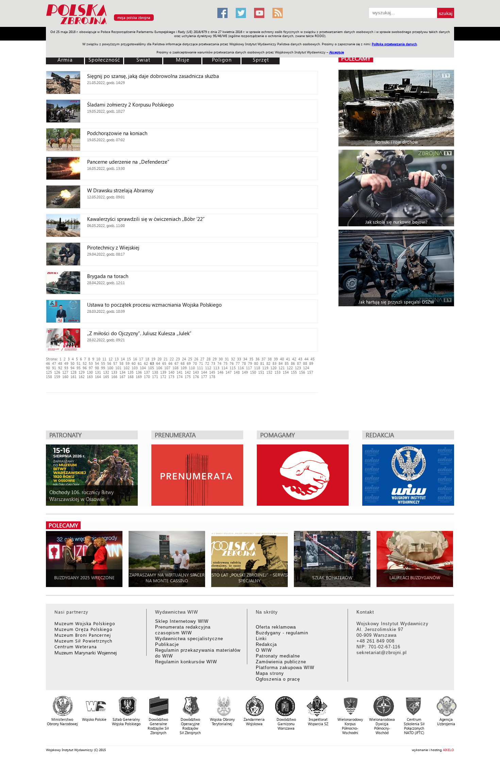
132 (106, 372)
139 (163, 372)
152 (269, 372)
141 (180, 372)
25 (190, 359)
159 (57, 376)
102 (126, 368)
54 (97, 363)
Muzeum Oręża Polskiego (83, 629)
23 (178, 359)
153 (277, 372)
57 (115, 363)
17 (141, 359)
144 (204, 372)
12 (111, 359)
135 (131, 372)
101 (118, 368)
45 (313, 359)
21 (166, 359)
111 (200, 368)
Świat (143, 59)
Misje (182, 59)
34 (245, 359)
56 (109, 363)
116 (241, 368)
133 (114, 372)
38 (270, 359)
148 (237, 372)
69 (189, 363)
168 (131, 376)
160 (65, 376)
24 (184, 359)
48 (60, 363)
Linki (261, 638)
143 (196, 372)
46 (48, 363)
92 (60, 368)
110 (192, 368)
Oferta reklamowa (276, 627)
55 (103, 363)
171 (155, 376)
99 (103, 368)
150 (253, 372)
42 (294, 359)
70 (195, 363)
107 (167, 368)
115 (233, 368)
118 (257, 368)
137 (147, 372)
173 (171, 376)
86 (293, 363)
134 (122, 372)
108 (175, 368)
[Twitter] (241, 13)
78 (244, 363)
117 (249, 368)
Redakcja (266, 644)
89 (311, 363)
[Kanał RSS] (277, 13)
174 (180, 376)
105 (151, 368)
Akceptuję (336, 52)
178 (212, 376)
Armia (65, 59)
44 (306, 359)
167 (122, 376)
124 (306, 368)
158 (49, 376)
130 (90, 372)
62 (146, 363)
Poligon (222, 59)
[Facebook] (222, 13)
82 (268, 363)
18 (147, 359)
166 (114, 376)
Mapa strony (270, 673)
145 (212, 372)
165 (106, 376)
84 (281, 363)
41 (288, 359)
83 (274, 363)
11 (104, 359)
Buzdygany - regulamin (282, 632)
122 (290, 368)
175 (188, 376)
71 (201, 363)
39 (276, 359)
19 (153, 359)
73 (213, 363)
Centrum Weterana (75, 646)
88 (305, 363)
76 (232, 363)
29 (215, 359)
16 (135, 359)
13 (117, 359)
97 (91, 368)
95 (79, 368)
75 (225, 363)
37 (264, 359)
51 (79, 363)
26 (196, 359)
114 (224, 368)
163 (90, 376)
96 (85, 368)
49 (66, 363)
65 (164, 363)
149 (245, 372)
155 (294, 372)
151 (261, 372)
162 (82, 376)
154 (286, 372)
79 (250, 363)
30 (221, 359)
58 (121, 363)
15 (129, 359)
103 (135, 368)
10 (98, 359)
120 (273, 368)
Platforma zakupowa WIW (285, 667)
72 (207, 363)
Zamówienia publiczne (281, 661)
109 (184, 368)
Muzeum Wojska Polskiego (84, 623)
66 (170, 363)
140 (171, 372)
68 (183, 363)
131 (98, 372)
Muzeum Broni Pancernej (82, 635)
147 (229, 372)
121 (282, 368)
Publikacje (167, 644)
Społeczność (104, 59)
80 (256, 363)
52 (85, 363)
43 (300, 359)
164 (98, 376)
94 (72, 368)
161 (73, 376)
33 (239, 359)
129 (82, 372)
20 (159, 359)
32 (233, 359)
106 (159, 368)
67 (176, 363)
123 (298, 368)
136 (139, 372)
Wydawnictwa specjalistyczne (189, 638)
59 (128, 363)
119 (265, 368)
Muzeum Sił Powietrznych (83, 641)
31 (227, 359)
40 (282, 359)
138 (155, 372)
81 (262, 363)
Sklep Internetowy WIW (182, 621)
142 (188, 372)
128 (73, 372)
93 (66, 368)
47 (54, 363)
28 (208, 359)
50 (72, 363)
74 (219, 363)
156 (302, 372)
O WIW (264, 650)
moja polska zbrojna (133, 17)
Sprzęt (261, 59)
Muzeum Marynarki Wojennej (85, 652)
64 (158, 363)
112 (208, 368)
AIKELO (448, 750)
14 (123, 359)
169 (139, 376)
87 (299, 363)
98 (97, 368)
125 (49, 372)
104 (143, 368)
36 (257, 359)
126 (57, 372)
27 (202, 359)
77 (238, 363)
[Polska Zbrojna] (127, 24)
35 (251, 359)
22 (172, 359)
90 (48, 368)
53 (91, 363)
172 (163, 376)
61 (140, 363)
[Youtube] (259, 13)
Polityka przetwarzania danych (394, 44)
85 (287, 363)
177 (204, 376)
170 (147, 376)
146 (220, 372)
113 (216, 368)
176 (196, 376)
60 (134, 363)
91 (54, 368)
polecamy (355, 58)
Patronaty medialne (278, 656)
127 (65, 372)
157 (310, 372)
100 (110, 368)
